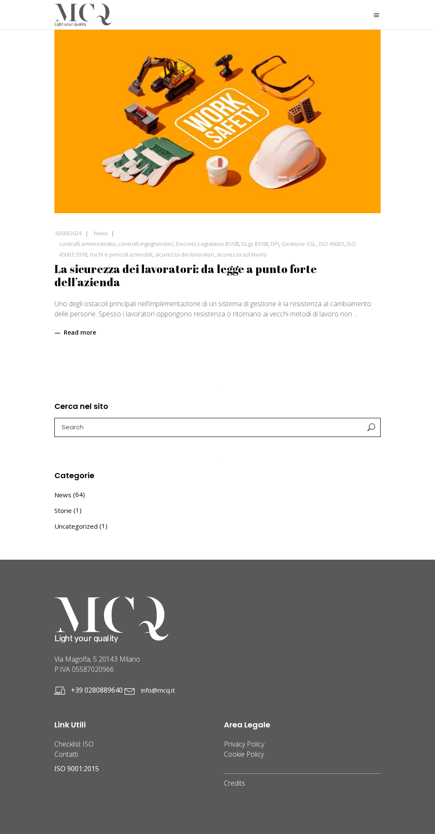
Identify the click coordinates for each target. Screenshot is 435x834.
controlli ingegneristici (145, 244)
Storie (63, 510)
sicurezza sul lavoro (242, 254)
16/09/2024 (68, 233)
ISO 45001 (331, 244)
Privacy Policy (244, 744)
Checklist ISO (73, 744)
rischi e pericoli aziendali (121, 254)
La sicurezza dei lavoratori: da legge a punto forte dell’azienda (185, 275)
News (100, 233)
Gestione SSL (299, 244)
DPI (275, 244)
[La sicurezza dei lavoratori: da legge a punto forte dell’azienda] (217, 121)
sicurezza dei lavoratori (184, 254)
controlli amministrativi (87, 244)
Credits (234, 783)
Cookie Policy (244, 754)
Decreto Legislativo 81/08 (207, 244)
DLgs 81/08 (254, 244)
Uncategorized (76, 526)
